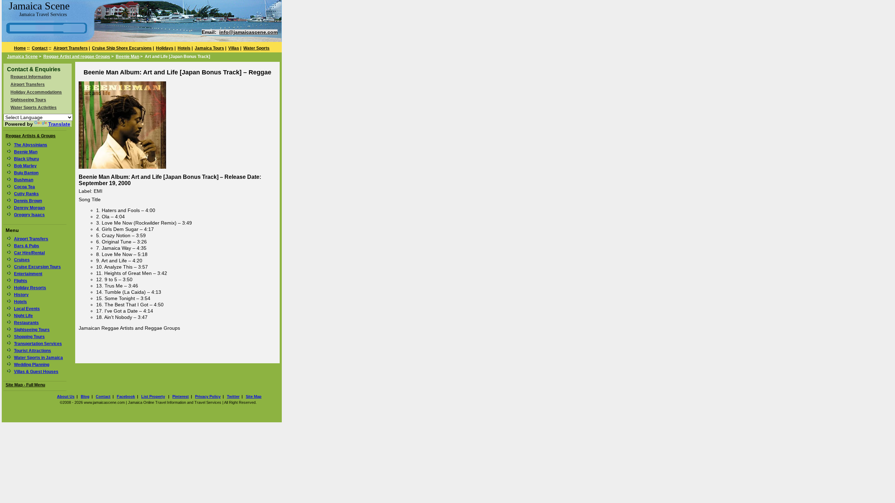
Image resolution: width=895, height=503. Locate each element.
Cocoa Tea (24, 186)
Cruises (22, 259)
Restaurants (26, 322)
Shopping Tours (29, 336)
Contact (40, 48)
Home (20, 48)
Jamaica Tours (209, 48)
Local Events (27, 308)
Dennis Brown (28, 200)
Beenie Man (127, 56)
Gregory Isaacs (29, 214)
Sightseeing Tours (28, 99)
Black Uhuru (26, 158)
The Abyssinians (30, 145)
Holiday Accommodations (36, 92)
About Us (65, 396)
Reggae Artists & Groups (31, 135)
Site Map (254, 396)
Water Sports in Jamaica (38, 357)
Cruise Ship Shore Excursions (122, 48)
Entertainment (28, 273)
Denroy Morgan (29, 207)
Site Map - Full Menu (25, 384)
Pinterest (180, 396)
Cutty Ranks (26, 193)
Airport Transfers (70, 48)
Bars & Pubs (26, 245)
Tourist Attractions (32, 350)
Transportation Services (38, 343)
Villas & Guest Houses (36, 371)
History (21, 294)
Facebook (126, 396)
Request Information (30, 76)
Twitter (233, 396)
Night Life (23, 315)
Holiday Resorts (30, 287)
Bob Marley (25, 165)
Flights (20, 280)
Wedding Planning (31, 364)
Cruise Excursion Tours (37, 266)
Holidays (164, 48)
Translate (59, 124)
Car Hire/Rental (29, 252)
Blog (85, 396)
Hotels (184, 48)
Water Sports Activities (33, 107)
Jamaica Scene (22, 56)
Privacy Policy (208, 396)
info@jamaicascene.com (248, 32)
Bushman (23, 179)
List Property (153, 396)
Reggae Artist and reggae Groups (76, 56)
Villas (233, 48)
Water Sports (256, 48)
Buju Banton (26, 172)
